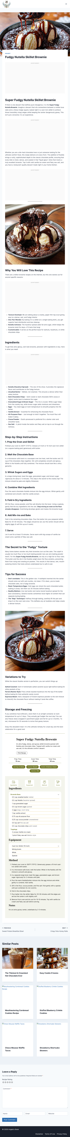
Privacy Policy (62, 1134)
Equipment (29, 785)
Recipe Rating (7, 1079)
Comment (7, 1089)
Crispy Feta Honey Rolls (59, 929)
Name (5, 1114)
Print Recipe (22, 753)
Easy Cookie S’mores (49, 973)
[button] (58, 794)
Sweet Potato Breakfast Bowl (13, 929)
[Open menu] (66, 4)
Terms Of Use (50, 1134)
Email (28, 1114)
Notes (58, 785)
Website (51, 1114)
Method (44, 785)
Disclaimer (39, 1134)
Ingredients (13, 785)
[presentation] (17, 958)
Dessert (7, 53)
